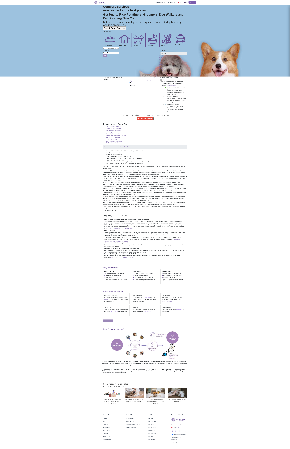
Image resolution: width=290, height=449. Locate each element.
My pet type (163, 50)
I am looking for (107, 31)
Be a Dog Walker (130, 418)
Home (106, 147)
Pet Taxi (177, 44)
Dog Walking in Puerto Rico (113, 130)
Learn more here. (171, 85)
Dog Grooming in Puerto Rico (114, 141)
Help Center (106, 430)
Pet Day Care (152, 421)
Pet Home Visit (152, 427)
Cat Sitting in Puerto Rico (113, 132)
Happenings (106, 427)
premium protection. (167, 301)
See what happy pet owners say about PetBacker (120, 228)
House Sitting (122, 45)
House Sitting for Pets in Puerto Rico (116, 135)
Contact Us (106, 433)
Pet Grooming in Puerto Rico (113, 137)
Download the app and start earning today (121, 257)
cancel (106, 299)
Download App (130, 421)
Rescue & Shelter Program (133, 424)
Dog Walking (136, 45)
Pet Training (151, 439)
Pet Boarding (108, 45)
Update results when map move (169, 77)
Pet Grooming (164, 45)
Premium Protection (131, 427)
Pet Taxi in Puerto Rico (112, 139)
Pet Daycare (150, 45)
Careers (105, 418)
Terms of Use (106, 436)
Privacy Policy (107, 439)
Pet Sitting (151, 424)
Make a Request (108, 321)
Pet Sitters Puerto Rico (116, 147)
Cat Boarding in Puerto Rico (113, 143)
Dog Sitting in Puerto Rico (113, 133)
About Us (105, 424)
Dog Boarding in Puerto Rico (114, 126)
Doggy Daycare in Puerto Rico (114, 128)
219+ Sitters (127, 146)
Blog (104, 421)
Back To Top (176, 443)
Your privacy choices (180, 434)
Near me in (106, 50)
